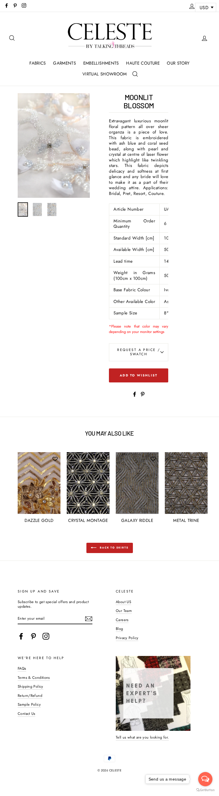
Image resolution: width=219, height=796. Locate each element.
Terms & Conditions (34, 677)
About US (123, 602)
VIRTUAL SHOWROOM (104, 74)
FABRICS (37, 63)
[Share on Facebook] (134, 393)
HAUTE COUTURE (143, 63)
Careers (122, 620)
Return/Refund (30, 695)
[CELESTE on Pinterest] (33, 636)
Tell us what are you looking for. (142, 737)
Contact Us (26, 713)
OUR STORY (178, 63)
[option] (54, 145)
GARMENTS (64, 63)
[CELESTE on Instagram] (45, 636)
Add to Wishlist (138, 375)
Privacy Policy (127, 638)
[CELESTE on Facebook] (21, 636)
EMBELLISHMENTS (101, 63)
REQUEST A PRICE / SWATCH (138, 352)
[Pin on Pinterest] (142, 393)
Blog (119, 628)
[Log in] (192, 5)
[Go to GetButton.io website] (205, 790)
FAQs (22, 668)
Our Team (124, 610)
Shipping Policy (30, 686)
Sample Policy (29, 704)
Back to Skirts (114, 548)
